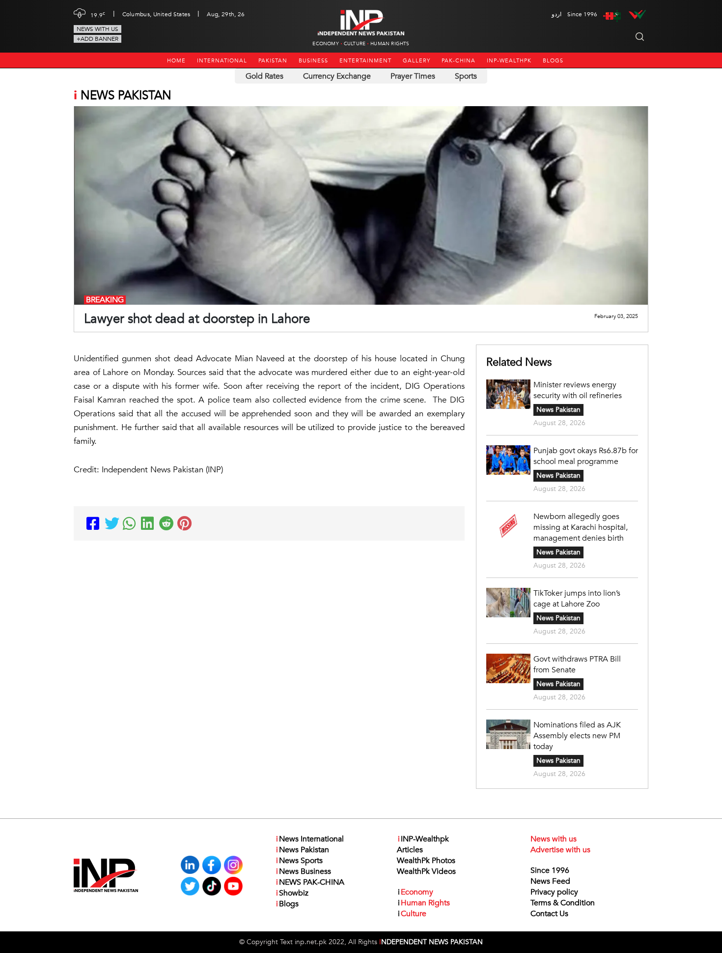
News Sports (299, 860)
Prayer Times (412, 76)
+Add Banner (97, 39)
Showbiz (292, 893)
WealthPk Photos (426, 860)
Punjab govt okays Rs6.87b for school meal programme (585, 456)
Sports (466, 76)
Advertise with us (560, 849)
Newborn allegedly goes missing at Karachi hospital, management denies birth (580, 527)
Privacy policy (554, 892)
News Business (303, 871)
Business (313, 60)
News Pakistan (558, 409)
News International (310, 839)
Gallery (416, 60)
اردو (556, 14)
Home (176, 60)
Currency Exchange (337, 76)
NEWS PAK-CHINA (310, 882)
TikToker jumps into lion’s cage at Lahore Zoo (576, 598)
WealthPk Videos (426, 871)
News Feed (550, 881)
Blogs (553, 60)
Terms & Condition (562, 902)
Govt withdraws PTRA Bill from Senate (577, 664)
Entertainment (365, 60)
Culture (354, 43)
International (222, 60)
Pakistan (272, 60)
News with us (97, 29)
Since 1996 (549, 870)
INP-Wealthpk (509, 60)
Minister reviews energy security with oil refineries (577, 390)
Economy (325, 43)
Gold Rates (264, 76)
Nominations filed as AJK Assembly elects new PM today (577, 736)
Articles (410, 849)
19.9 (98, 14)
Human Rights (389, 43)
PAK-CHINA (458, 60)
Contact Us (549, 913)
